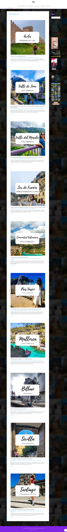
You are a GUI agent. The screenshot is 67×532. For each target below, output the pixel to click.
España (16, 258)
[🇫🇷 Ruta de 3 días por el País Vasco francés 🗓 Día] (55, 93)
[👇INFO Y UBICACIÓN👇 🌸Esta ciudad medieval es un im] (59, 96)
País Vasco (18, 310)
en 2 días (30, 410)
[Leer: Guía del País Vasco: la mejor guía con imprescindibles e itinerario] (28, 290)
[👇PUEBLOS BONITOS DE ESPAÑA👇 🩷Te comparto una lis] (52, 96)
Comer (18, 258)
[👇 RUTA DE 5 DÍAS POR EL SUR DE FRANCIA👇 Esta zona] (59, 90)
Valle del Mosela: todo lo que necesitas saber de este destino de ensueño (27, 157)
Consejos (22, 108)
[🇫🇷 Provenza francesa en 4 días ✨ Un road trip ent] (52, 84)
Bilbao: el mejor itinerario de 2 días (19, 409)
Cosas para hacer (22, 57)
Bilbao (18, 410)
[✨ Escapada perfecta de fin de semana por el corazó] (55, 87)
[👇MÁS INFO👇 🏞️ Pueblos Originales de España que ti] (52, 93)
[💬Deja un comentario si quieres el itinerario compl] (52, 87)
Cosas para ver (28, 57)
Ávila (19, 57)
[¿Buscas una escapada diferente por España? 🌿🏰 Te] (59, 84)
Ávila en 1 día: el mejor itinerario (18, 56)
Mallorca (36, 360)
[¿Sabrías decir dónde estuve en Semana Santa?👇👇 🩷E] (52, 100)
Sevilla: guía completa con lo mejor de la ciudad (21, 458)
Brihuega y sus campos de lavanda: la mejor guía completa (55, 31)
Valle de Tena (37, 108)
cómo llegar (18, 108)
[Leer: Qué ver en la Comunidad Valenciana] (28, 238)
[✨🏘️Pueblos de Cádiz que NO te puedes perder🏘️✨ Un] (59, 87)
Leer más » (12, 62)
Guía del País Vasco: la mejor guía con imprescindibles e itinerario (26, 309)
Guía (34, 108)
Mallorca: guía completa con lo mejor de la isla (21, 359)
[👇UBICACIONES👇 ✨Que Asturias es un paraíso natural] (59, 93)
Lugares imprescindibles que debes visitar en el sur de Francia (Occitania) (28, 207)
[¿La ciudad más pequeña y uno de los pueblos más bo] (55, 100)
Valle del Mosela (19, 158)
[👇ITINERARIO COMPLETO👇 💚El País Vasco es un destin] (55, 96)
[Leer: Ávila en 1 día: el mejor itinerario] (28, 37)
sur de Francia (19, 208)
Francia (30, 208)
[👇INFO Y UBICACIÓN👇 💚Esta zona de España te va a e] (55, 90)
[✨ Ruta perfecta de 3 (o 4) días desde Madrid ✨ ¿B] (52, 90)
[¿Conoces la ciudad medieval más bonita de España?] (59, 100)
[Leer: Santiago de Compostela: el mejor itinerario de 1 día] (28, 490)
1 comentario (12, 258)
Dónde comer (32, 57)
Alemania (23, 158)
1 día (17, 57)
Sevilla (40, 460)
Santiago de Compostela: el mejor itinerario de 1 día (22, 509)
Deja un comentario (13, 57)
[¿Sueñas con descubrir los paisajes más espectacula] (55, 84)
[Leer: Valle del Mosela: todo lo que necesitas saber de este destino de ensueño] (28, 138)
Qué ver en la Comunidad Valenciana (19, 257)
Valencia (39, 258)
